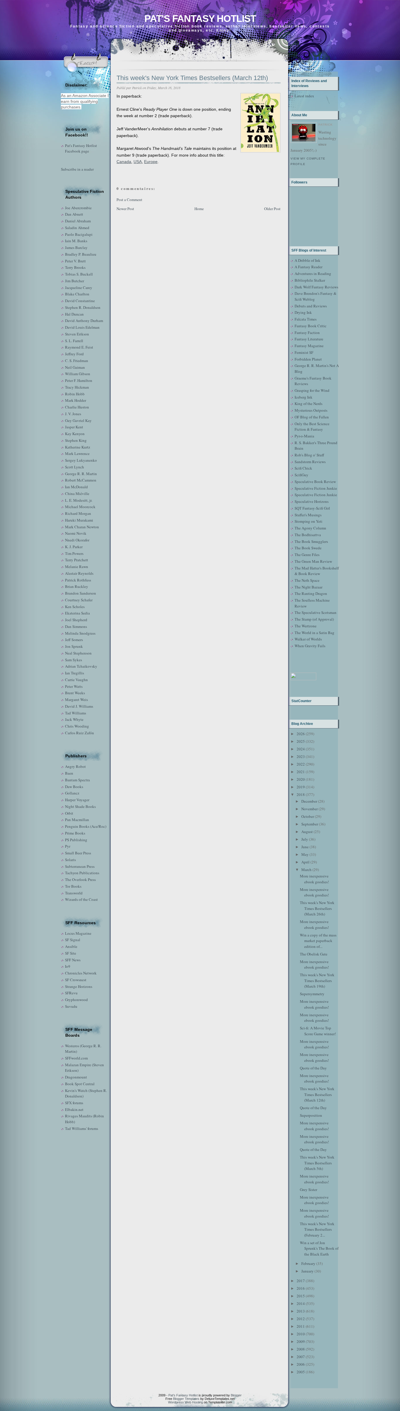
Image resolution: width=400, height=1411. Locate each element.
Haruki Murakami (79, 520)
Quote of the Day (313, 1068)
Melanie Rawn (76, 566)
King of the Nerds (308, 403)
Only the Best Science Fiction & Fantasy (312, 426)
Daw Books (74, 786)
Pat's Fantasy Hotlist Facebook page (81, 148)
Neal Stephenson (78, 653)
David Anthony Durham (84, 320)
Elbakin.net (74, 1109)
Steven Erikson (77, 334)
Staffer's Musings (308, 514)
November (309, 808)
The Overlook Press (80, 879)
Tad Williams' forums (81, 1128)
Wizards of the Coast (81, 899)
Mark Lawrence (77, 453)
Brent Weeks (75, 692)
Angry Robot (75, 766)
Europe (151, 161)
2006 (301, 1364)
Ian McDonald (76, 486)
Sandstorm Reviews (310, 461)
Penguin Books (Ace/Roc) (85, 826)
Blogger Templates (186, 1398)
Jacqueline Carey (78, 287)
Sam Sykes (73, 659)
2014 (301, 1303)
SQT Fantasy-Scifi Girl (312, 508)
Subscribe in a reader (77, 169)
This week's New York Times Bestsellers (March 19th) (317, 980)
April (305, 862)
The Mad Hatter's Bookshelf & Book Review (317, 570)
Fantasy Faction (307, 332)
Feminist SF (304, 352)
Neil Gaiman (75, 367)
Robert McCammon (80, 480)
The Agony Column (310, 528)
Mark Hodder (75, 400)
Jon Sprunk (74, 646)
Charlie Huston (77, 407)
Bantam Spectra (77, 779)
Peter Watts (74, 686)
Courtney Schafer (79, 600)
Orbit (69, 813)
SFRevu (71, 993)
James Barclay (76, 247)
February (308, 1263)
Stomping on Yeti (308, 521)
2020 (301, 779)
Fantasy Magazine (309, 345)
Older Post (272, 208)
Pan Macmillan (77, 819)
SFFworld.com (76, 1058)
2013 (301, 1311)
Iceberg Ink (303, 397)
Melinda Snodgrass (80, 633)
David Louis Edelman (82, 327)
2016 (301, 1288)
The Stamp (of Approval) (314, 619)
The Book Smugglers (311, 541)
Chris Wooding (77, 726)
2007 (301, 1356)
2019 (301, 787)
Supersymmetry (312, 993)
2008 (301, 1349)
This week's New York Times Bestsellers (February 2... (317, 1229)
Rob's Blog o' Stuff (309, 455)
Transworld (74, 893)
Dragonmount (76, 1077)
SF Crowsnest (75, 979)
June (305, 846)
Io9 (67, 966)
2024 (301, 749)
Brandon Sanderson (80, 593)
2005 (301, 1371)
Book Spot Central (80, 1083)
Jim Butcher (74, 280)
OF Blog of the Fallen (312, 417)
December (309, 801)
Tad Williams (75, 713)
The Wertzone (306, 626)
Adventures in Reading (313, 273)
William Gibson (77, 373)
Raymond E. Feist (79, 347)
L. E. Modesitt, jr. (78, 500)
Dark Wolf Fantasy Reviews (316, 287)
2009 (301, 1341)
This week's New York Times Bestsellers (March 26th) (317, 908)
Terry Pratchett (76, 559)
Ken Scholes (75, 606)
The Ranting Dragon (311, 593)
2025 (301, 741)
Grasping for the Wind (312, 390)
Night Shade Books (80, 806)
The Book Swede (308, 547)
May (305, 854)
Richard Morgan (78, 513)
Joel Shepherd (76, 619)
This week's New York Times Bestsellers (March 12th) (192, 78)
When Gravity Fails (310, 645)
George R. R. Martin (81, 473)
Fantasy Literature (309, 339)
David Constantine (80, 300)
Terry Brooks (75, 267)
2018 (301, 794)
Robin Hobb (75, 394)
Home (199, 208)
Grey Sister (308, 1189)
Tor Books (73, 886)
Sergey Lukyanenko (81, 460)
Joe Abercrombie (78, 207)
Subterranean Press (80, 866)
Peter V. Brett (75, 261)
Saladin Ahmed (77, 227)
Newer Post (125, 208)
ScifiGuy (301, 474)
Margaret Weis (76, 699)
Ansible (71, 946)
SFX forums (74, 1102)
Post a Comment (129, 199)
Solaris (70, 859)
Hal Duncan (74, 314)
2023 (301, 756)
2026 (301, 733)
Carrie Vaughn (76, 679)
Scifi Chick (303, 468)
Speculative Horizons (312, 501)
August (307, 831)
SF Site (70, 953)
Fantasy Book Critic (311, 325)
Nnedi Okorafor (77, 540)
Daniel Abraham (78, 221)
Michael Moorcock (80, 506)
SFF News (73, 959)
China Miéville (77, 493)
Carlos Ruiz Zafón (79, 732)
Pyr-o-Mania (304, 436)
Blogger (236, 1395)
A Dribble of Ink (307, 260)
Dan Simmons (76, 626)
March (306, 869)
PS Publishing (76, 839)
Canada (124, 161)
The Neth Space (307, 580)
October (307, 816)
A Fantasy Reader (308, 266)
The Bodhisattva (308, 534)
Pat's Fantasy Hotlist (200, 18)
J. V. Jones (73, 413)
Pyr (67, 846)
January (307, 1271)
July (304, 839)
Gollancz (72, 793)
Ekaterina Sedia (77, 613)
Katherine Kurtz (77, 447)
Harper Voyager (77, 799)
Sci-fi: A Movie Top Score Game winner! (318, 1030)
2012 (301, 1318)
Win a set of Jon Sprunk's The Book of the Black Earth (319, 1248)
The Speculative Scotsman (315, 612)
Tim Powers (74, 553)
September (309, 824)
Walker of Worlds (308, 639)
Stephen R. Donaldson (82, 307)
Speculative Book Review (315, 481)
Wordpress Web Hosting (185, 1402)
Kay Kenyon (75, 433)
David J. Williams (79, 706)
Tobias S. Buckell (79, 274)
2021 (301, 771)
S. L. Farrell (74, 340)
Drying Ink (303, 312)
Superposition (311, 1115)
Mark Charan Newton (82, 526)
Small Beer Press (78, 853)
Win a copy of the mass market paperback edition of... (318, 940)
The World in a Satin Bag (314, 632)
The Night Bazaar (308, 587)
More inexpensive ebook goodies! (314, 878)
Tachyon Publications (82, 872)
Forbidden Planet (308, 359)
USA (138, 161)
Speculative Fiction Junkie (316, 488)
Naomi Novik (75, 533)
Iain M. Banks (76, 240)
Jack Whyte (74, 719)
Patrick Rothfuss (78, 580)
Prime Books (75, 833)
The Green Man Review (313, 561)
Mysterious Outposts (311, 410)
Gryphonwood (76, 999)
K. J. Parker (74, 546)
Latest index (304, 95)
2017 (301, 1280)
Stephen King (76, 440)
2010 (301, 1333)
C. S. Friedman (76, 360)
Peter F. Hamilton (78, 380)
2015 (301, 1296)
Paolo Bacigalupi (79, 234)
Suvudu (71, 1006)
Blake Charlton (77, 294)
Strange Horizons (78, 986)
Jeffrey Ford (74, 353)
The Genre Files (307, 554)
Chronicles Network (81, 973)
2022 (301, 764)
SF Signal (72, 939)
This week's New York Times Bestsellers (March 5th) (317, 1162)
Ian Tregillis (74, 673)
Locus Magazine (78, 933)
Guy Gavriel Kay (78, 420)
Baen (69, 773)
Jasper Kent (74, 427)
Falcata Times (306, 319)
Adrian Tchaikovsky (81, 666)
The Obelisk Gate (313, 954)
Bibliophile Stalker (310, 280)
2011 (301, 1326)
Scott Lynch (74, 467)
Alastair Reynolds (79, 573)
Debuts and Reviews (311, 306)
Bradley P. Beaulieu (80, 254)
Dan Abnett (74, 214)
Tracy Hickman (77, 387)
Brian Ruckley (76, 586)
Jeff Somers (74, 639)
